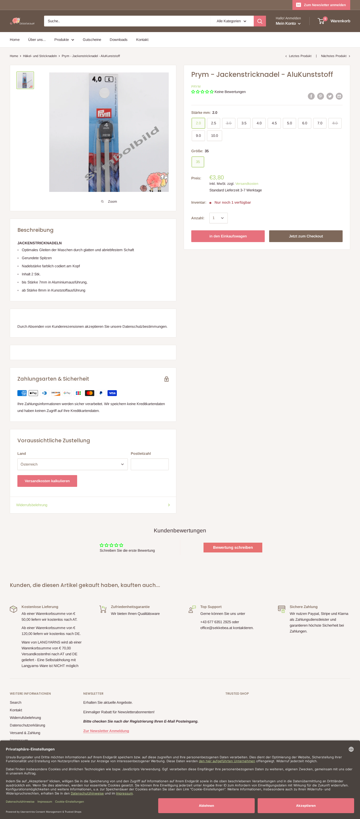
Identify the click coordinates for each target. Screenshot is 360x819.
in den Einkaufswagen (228, 236)
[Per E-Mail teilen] (339, 96)
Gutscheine (92, 39)
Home (15, 39)
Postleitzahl (141, 453)
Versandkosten (246, 183)
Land (21, 453)
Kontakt (142, 39)
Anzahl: (197, 218)
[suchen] (260, 21)
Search (15, 702)
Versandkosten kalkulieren (47, 481)
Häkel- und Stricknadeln (40, 56)
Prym (196, 86)
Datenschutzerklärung (27, 725)
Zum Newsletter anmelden (325, 5)
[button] (202, 92)
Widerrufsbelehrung (31, 505)
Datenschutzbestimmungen (144, 326)
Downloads (119, 39)
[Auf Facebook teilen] (311, 96)
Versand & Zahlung (25, 733)
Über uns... (37, 39)
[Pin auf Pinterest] (320, 96)
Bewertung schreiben (233, 547)
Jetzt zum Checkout (306, 236)
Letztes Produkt (300, 56)
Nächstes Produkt (334, 56)
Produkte (61, 39)
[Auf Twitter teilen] (329, 96)
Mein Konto (286, 23)
